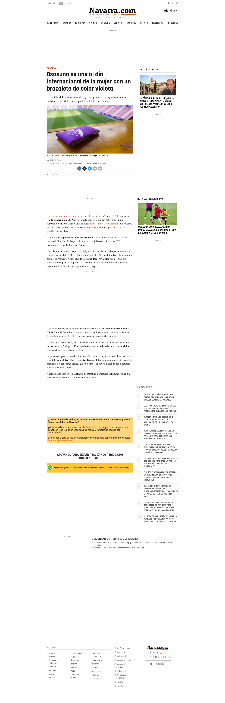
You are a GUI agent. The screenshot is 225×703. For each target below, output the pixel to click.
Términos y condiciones (125, 538)
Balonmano (97, 653)
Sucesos (52, 660)
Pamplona (80, 22)
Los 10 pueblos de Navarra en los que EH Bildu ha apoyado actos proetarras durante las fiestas (160, 408)
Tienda (120, 686)
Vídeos (95, 678)
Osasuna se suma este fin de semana (65, 216)
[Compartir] (79, 168)
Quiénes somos (123, 648)
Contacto (121, 652)
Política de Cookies (124, 660)
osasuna (54, 175)
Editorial (52, 678)
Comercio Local (94, 427)
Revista (144, 22)
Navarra (67, 22)
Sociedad (52, 666)
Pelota (73, 678)
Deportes (73, 668)
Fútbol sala (97, 657)
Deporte (118, 22)
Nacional (131, 22)
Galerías (96, 675)
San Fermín (52, 22)
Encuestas (75, 660)
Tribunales (53, 663)
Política (52, 657)
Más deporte (97, 660)
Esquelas (173, 22)
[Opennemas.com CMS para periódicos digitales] (158, 659)
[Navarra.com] (112, 10)
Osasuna (105, 22)
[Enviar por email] (95, 168)
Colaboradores (76, 653)
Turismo (120, 682)
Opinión (93, 22)
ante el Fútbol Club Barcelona (104, 223)
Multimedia (158, 22)
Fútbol (73, 671)
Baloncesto (75, 674)
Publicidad (121, 656)
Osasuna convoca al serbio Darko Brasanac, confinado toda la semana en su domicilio (157, 230)
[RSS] (164, 653)
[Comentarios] (100, 168)
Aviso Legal (121, 671)
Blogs (73, 657)
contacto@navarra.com (60, 440)
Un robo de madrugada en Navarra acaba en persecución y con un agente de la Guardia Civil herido (160, 519)
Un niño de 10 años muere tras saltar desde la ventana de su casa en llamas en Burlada (159, 397)
